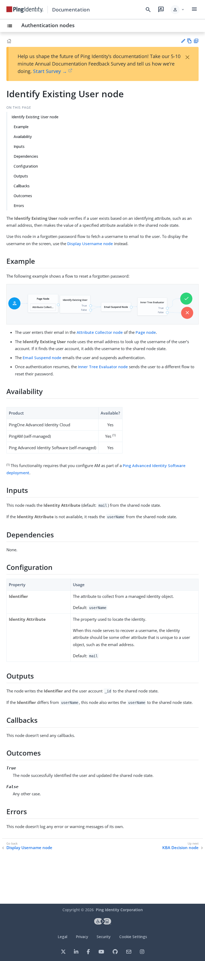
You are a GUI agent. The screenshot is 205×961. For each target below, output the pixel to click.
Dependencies (26, 156)
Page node (146, 332)
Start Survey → (50, 71)
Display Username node (90, 243)
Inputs (19, 146)
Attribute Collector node (100, 332)
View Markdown (189, 40)
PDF (196, 40)
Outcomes (23, 195)
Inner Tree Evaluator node (103, 366)
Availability (23, 136)
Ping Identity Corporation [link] (119, 909)
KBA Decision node (180, 847)
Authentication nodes (47, 25)
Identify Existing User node (34, 116)
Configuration (26, 166)
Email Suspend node (42, 357)
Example (21, 126)
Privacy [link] (82, 936)
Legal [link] (62, 936)
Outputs (21, 176)
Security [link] (104, 936)
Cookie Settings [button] (133, 936)
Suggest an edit (183, 40)
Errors (19, 205)
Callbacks (22, 185)
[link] (24, 9)
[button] (177, 9)
